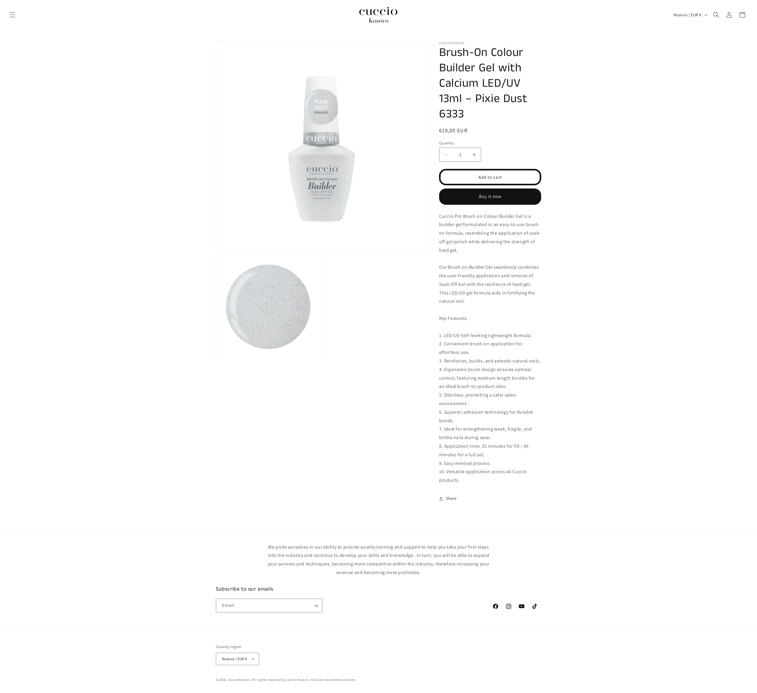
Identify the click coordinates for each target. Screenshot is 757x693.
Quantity (446, 143)
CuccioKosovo (239, 679)
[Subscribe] (315, 606)
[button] (12, 14)
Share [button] (451, 498)
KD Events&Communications (333, 679)
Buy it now (490, 196)
